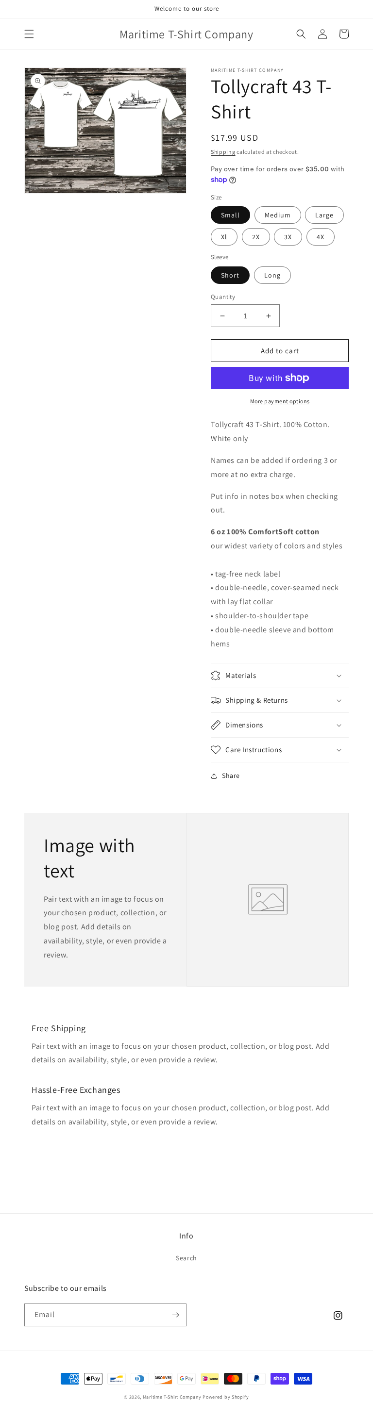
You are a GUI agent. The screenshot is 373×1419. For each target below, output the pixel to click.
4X (320, 236)
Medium (278, 215)
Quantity (223, 297)
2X (256, 236)
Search (186, 1258)
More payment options (280, 401)
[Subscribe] (175, 1315)
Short (230, 275)
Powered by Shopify (226, 1397)
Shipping (223, 151)
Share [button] (231, 775)
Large (324, 215)
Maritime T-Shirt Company (172, 1397)
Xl (224, 236)
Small (230, 215)
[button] (29, 34)
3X (288, 236)
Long (272, 275)
